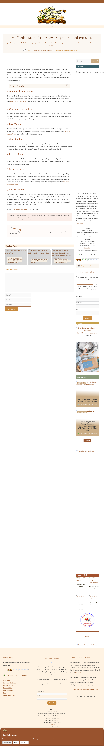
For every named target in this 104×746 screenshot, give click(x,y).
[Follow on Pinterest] (83, 260)
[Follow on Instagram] (77, 260)
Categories (47, 2)
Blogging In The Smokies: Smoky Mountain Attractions (94, 605)
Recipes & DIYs (8, 685)
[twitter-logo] (32, 64)
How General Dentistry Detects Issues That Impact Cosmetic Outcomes (62, 261)
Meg (28, 50)
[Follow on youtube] (86, 260)
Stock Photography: (85, 690)
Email (77, 309)
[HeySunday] (87, 371)
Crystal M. (85, 404)
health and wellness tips (21, 209)
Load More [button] (87, 440)
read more (80, 223)
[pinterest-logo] (41, 64)
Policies (38, 2)
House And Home (82, 412)
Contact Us (87, 248)
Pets (4, 693)
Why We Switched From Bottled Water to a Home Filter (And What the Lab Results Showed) (15, 260)
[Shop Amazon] (97, 260)
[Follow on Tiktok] (80, 260)
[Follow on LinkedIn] (94, 260)
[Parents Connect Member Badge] (87, 626)
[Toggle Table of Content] (66, 85)
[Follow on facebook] (89, 260)
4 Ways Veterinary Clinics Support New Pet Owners (87, 400)
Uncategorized (81, 383)
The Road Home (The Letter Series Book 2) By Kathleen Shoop (39, 261)
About (12, 2)
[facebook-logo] (27, 64)
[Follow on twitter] (91, 260)
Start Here (6, 680)
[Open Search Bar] (52, 27)
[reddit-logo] (46, 64)
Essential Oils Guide (9, 683)
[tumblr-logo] (51, 64)
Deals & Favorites (9, 695)
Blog (18, 2)
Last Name (79, 303)
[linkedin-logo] (37, 64)
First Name (79, 296)
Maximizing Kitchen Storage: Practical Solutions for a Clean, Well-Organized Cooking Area (87, 426)
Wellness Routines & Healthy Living (66, 50)
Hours (24, 2)
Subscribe (31, 2)
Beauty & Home (8, 690)
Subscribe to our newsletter (85, 284)
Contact (57, 2)
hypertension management (18, 101)
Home (6, 2)
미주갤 (87, 636)
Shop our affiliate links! (87, 272)
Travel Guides (7, 688)
